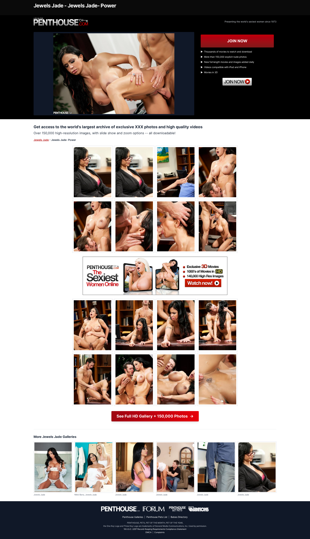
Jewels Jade (41, 139)
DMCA (148, 532)
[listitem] (92, 172)
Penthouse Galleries (132, 517)
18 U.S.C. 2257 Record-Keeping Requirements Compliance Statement (155, 529)
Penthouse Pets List (156, 517)
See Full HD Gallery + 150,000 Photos (155, 416)
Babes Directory (179, 517)
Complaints (159, 532)
